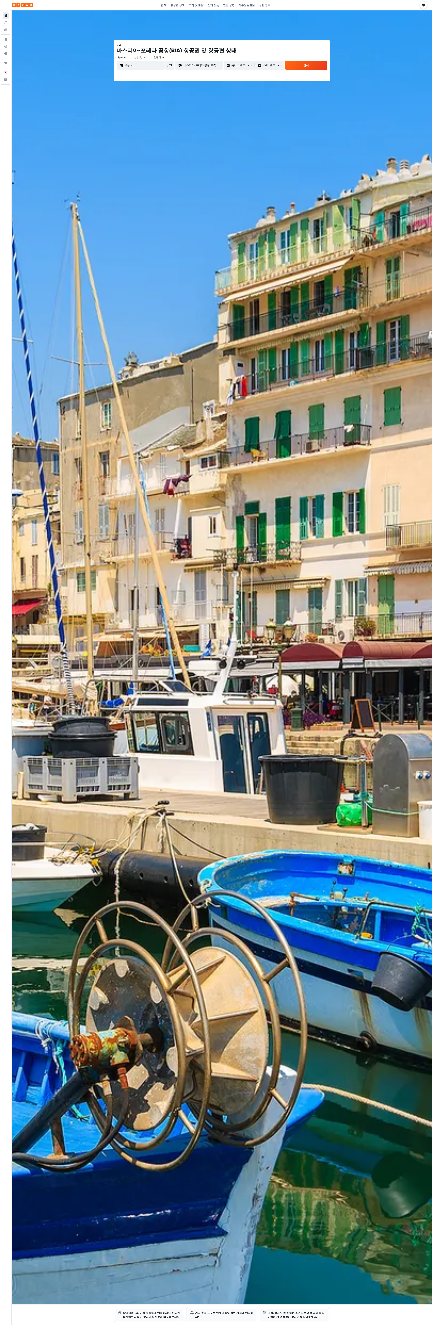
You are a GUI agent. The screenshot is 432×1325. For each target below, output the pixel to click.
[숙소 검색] (5, 22)
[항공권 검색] (5, 15)
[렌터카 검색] (5, 29)
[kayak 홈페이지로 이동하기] (22, 5)
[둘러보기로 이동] (5, 39)
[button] (5, 5)
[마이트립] (5, 63)
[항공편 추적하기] (5, 46)
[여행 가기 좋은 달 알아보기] (5, 53)
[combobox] (122, 57)
